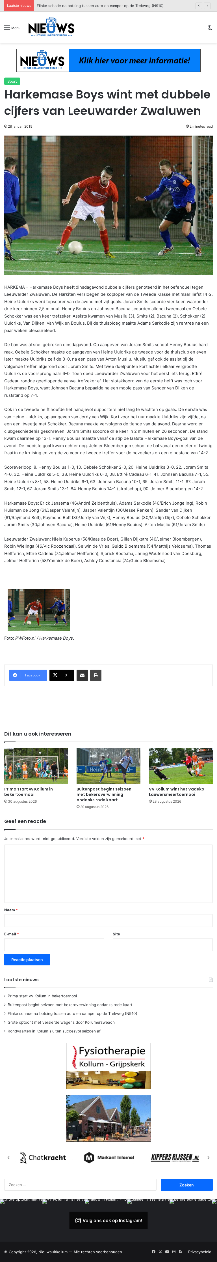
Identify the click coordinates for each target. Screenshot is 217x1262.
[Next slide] (208, 1157)
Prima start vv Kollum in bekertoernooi (28, 791)
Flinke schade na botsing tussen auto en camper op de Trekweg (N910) (72, 1013)
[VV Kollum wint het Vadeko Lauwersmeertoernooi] (181, 766)
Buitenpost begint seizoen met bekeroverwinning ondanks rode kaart (104, 794)
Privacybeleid (199, 1252)
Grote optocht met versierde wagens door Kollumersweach (89, 5)
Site (116, 934)
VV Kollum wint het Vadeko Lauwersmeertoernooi (176, 791)
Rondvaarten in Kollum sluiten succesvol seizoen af (54, 1031)
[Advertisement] (108, 707)
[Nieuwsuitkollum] (51, 27)
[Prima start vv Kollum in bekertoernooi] (36, 766)
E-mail (11, 934)
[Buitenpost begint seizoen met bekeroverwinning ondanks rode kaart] (108, 766)
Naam (11, 910)
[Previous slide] (8, 1157)
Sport (12, 81)
